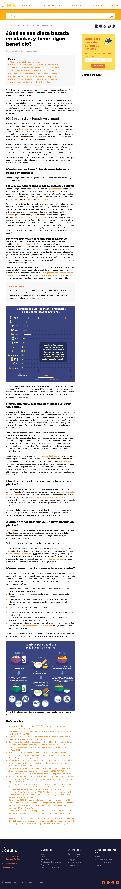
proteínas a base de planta (54, 559)
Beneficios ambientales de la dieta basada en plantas (33, 70)
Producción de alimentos (51, 862)
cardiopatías (14, 199)
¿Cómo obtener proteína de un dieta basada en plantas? (33, 79)
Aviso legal (99, 865)
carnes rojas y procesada (38, 217)
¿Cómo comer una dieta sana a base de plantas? (29, 82)
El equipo (71, 859)
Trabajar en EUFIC (75, 862)
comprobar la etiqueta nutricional (37, 625)
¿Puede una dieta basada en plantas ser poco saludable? (33, 73)
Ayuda (97, 856)
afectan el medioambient (24, 244)
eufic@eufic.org (8, 867)
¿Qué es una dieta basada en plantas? (25, 61)
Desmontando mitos (96, 5)
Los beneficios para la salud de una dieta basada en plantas (35, 67)
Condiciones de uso (103, 862)
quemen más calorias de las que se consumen (50, 497)
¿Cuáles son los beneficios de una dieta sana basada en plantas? (36, 64)
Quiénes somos (74, 854)
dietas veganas (63, 461)
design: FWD (18, 882)
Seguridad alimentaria (49, 865)
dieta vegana (24, 128)
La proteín (10, 530)
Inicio (7, 25)
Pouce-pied (39, 882)
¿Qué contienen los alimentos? (48, 858)
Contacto (71, 865)
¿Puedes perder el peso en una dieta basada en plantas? (35, 76)
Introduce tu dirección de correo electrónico (98, 55)
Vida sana (44, 854)
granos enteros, (55, 188)
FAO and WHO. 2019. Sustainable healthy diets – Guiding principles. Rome (40, 773)
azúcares (19, 217)
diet (36, 128)
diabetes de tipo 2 (46, 199)
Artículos (47, 5)
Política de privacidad (103, 859)
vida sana (14, 25)
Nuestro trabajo (74, 857)
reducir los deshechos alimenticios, (51, 275)
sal (50, 443)
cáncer (30, 199)
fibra (34, 214)
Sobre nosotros (28, 5)
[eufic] (9, 5)
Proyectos (77, 5)
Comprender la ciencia (50, 867)
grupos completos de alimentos (46, 456)
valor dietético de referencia (20, 553)
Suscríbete (98, 65)
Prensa (62, 5)
